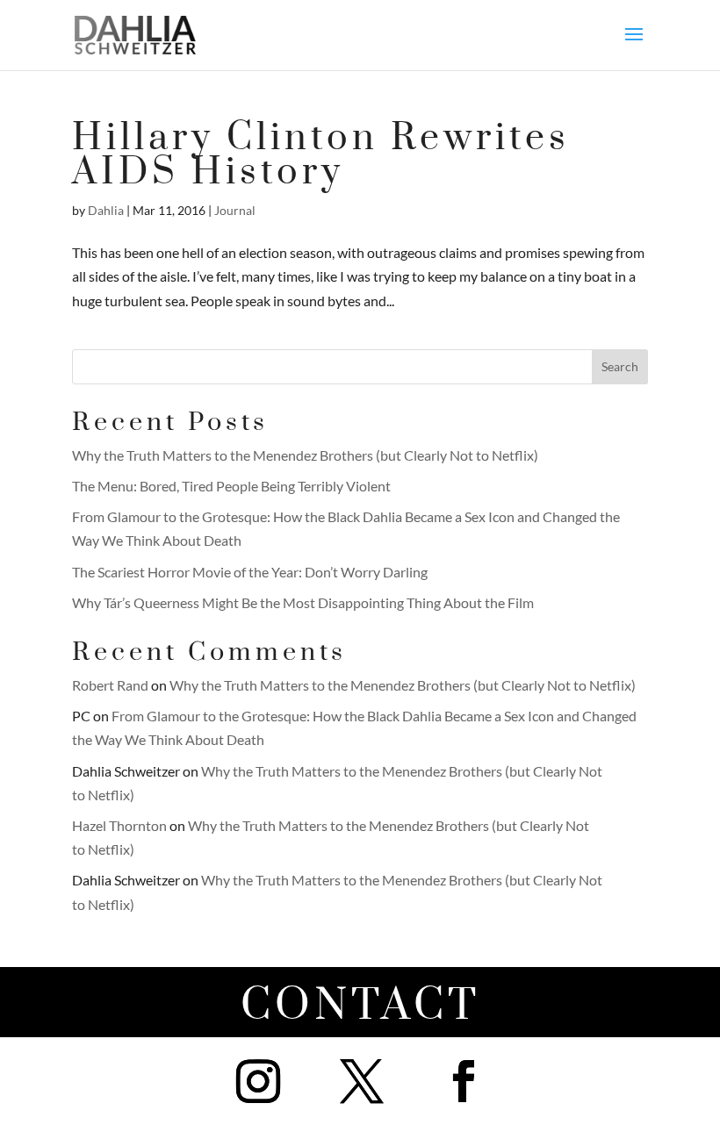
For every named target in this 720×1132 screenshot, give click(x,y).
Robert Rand (110, 685)
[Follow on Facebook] (463, 1081)
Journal (235, 210)
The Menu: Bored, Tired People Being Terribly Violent (231, 485)
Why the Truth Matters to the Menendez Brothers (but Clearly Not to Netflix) (305, 455)
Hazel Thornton (119, 825)
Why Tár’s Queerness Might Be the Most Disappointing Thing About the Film (303, 602)
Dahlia (106, 210)
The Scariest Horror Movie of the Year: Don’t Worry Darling (250, 571)
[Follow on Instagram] (258, 1081)
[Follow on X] (362, 1081)
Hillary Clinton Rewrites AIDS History (321, 155)
